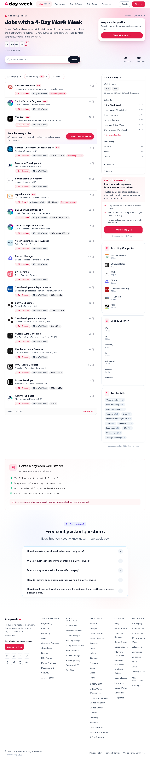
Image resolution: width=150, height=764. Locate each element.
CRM (127, 428)
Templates (119, 697)
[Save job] (93, 86)
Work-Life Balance (74, 630)
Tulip (17, 275)
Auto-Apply (137, 623)
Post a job (136, 685)
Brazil (92, 672)
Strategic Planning (115, 437)
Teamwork (112, 414)
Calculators (137, 647)
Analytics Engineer (24, 395)
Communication (114, 400)
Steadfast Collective (24, 368)
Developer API (138, 671)
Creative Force (22, 120)
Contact (135, 666)
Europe (93, 628)
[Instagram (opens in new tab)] (20, 656)
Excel (127, 414)
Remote (93, 623)
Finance (44, 653)
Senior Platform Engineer (28, 101)
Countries (136, 657)
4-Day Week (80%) (75, 645)
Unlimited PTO (96, 727)
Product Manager (24, 256)
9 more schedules (113, 135)
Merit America (21, 166)
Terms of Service (112, 753)
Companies (60, 4)
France (93, 677)
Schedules (119, 692)
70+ (107, 88)
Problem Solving (114, 404)
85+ (115, 88)
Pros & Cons (76, 4)
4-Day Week (71, 625)
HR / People (46, 658)
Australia (94, 663)
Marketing (46, 633)
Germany (94, 658)
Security (45, 672)
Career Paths (121, 688)
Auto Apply (92, 4)
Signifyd (19, 151)
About (134, 661)
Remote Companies (99, 698)
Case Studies (121, 678)
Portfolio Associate (25, 85)
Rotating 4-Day (73, 660)
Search (74, 59)
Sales (110, 423)
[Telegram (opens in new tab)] (13, 662)
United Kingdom (97, 638)
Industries (119, 683)
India (92, 648)
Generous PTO (72, 665)
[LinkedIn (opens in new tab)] (13, 656)
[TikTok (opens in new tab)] (26, 656)
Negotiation (125, 423)
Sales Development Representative (33, 287)
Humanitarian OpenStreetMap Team (31, 89)
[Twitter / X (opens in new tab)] (7, 656)
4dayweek (13, 619)
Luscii (17, 104)
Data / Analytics (48, 663)
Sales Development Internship (30, 318)
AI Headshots (138, 628)
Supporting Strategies (25, 290)
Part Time (70, 670)
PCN (17, 244)
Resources (107, 4)
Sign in (125, 4)
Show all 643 (88, 411)
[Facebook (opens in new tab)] (7, 662)
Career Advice (121, 647)
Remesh (18, 306)
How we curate (133, 446)
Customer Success (50, 643)
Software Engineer (24, 302)
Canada (93, 643)
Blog (117, 623)
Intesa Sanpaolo (22, 197)
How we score (134, 93)
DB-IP (20, 754)
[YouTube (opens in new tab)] (26, 662)
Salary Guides (121, 642)
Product (45, 628)
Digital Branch (22, 194)
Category (14, 76)
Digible (18, 182)
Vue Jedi (19, 117)
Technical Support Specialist (30, 225)
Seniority (109, 171)
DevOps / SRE (47, 668)
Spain (92, 668)
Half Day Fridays (73, 640)
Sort (58, 76)
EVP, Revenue (22, 271)
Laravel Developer (24, 380)
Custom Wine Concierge (28, 333)
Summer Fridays (73, 655)
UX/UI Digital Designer (26, 364)
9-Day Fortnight (73, 635)
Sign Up (138, 4)
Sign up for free (120, 35)
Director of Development (28, 163)
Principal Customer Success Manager (34, 147)
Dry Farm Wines (22, 337)
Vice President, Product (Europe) (32, 240)
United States (96, 633)
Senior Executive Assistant (28, 178)
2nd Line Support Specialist (29, 209)
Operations (46, 648)
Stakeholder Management (118, 419)
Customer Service (115, 409)
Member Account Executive (29, 349)
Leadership (112, 428)
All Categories (47, 677)
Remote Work (121, 628)
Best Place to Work (99, 732)
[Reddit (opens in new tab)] (20, 662)
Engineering (46, 623)
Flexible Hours (72, 650)
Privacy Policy (96, 753)
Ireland (93, 653)
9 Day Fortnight (97, 737)
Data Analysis (113, 433)
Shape (18, 259)
